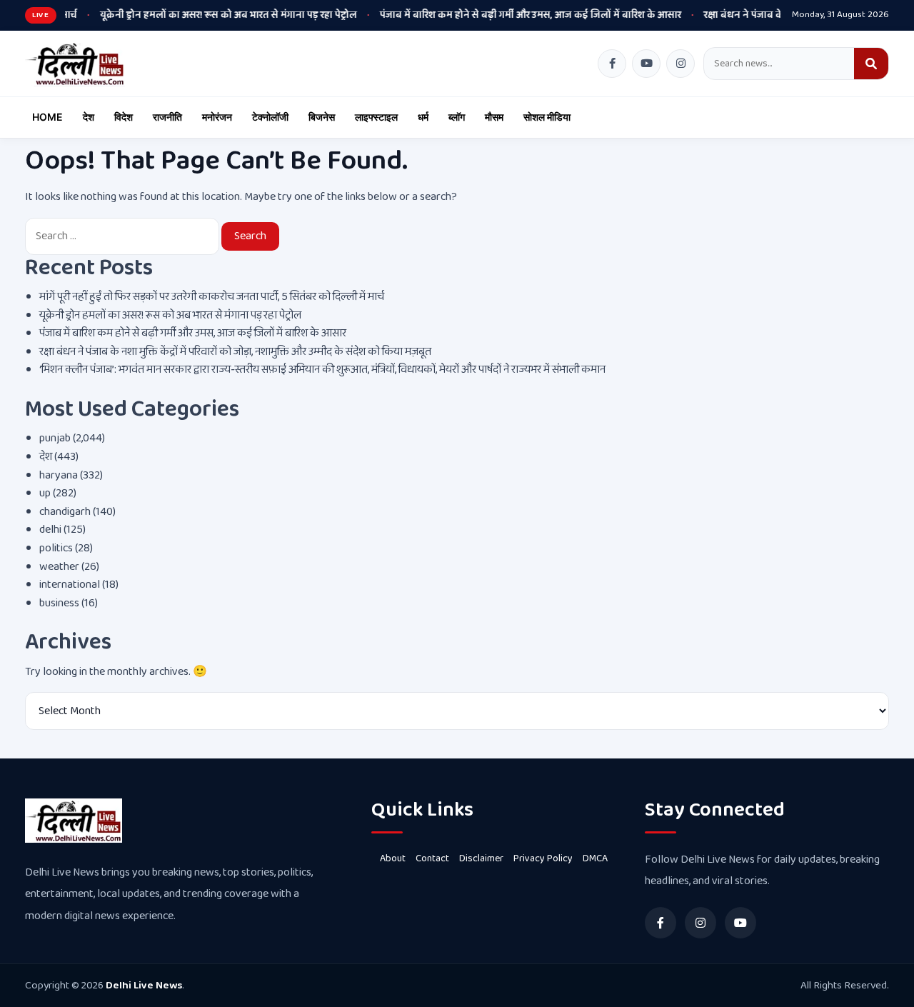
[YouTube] (646, 63)
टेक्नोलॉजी (270, 117)
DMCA (595, 858)
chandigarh (65, 512)
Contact (432, 858)
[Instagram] (680, 63)
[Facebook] (612, 63)
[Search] (871, 63)
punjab (55, 438)
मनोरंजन (217, 117)
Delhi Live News (144, 985)
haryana (58, 475)
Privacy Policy (543, 858)
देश (88, 117)
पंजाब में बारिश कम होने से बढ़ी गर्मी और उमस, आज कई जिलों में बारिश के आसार (500, 15)
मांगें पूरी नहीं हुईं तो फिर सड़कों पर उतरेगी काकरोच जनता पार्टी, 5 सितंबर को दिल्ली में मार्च (211, 297)
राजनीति (167, 117)
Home (47, 117)
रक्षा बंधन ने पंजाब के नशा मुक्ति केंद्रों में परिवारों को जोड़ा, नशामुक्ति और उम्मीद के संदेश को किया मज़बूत (235, 352)
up (45, 493)
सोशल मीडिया (547, 117)
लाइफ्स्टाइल (376, 117)
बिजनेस (321, 117)
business (59, 603)
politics (56, 548)
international (69, 584)
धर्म (423, 117)
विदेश (123, 117)
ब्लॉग (456, 117)
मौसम (494, 117)
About (393, 858)
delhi (50, 529)
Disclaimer (481, 858)
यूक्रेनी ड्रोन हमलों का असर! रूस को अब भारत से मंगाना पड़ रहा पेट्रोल (197, 15)
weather (59, 567)
